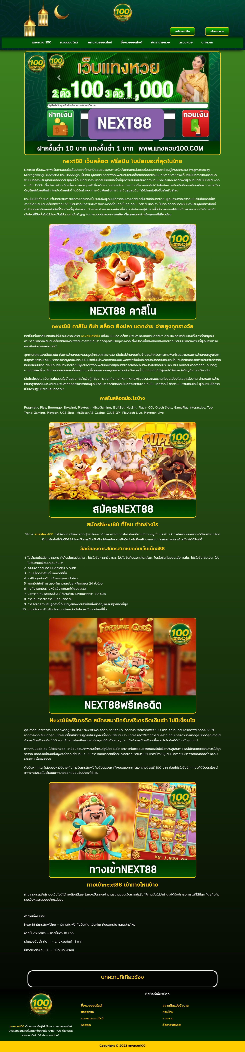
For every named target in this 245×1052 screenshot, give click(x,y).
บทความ (207, 42)
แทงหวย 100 (42, 42)
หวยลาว (168, 1018)
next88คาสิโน (90, 336)
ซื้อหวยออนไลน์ (131, 42)
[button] (70, 42)
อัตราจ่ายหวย (160, 42)
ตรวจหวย (186, 42)
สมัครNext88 (43, 534)
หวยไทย (167, 1012)
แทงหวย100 (137, 1045)
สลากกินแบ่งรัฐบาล (175, 1005)
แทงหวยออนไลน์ (100, 42)
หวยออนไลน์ (69, 42)
